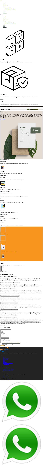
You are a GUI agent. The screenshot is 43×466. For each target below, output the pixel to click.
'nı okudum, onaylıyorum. (15, 343)
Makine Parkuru (5, 4)
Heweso (9, 379)
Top (1, 0)
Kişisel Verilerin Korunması (7, 363)
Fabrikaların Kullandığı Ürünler (10, 8)
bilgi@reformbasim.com (7, 376)
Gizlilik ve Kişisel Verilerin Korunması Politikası (11, 343)
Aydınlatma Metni (6, 364)
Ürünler (4, 6)
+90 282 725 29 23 (6, 375)
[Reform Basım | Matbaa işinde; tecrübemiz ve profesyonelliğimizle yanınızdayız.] (1, 14)
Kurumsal (4, 3)
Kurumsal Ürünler (8, 7)
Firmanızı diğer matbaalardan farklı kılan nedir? (8, 276)
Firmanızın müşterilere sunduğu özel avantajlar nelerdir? (10, 295)
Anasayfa (4, 2)
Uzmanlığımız (5, 5)
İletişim (4, 12)
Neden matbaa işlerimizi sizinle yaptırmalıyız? (8, 288)
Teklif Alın (4, 13)
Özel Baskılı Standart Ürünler (10, 24)
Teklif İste (2, 345)
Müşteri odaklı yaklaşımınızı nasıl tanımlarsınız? (9, 317)
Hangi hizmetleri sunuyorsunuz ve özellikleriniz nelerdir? (10, 282)
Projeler (4, 25)
